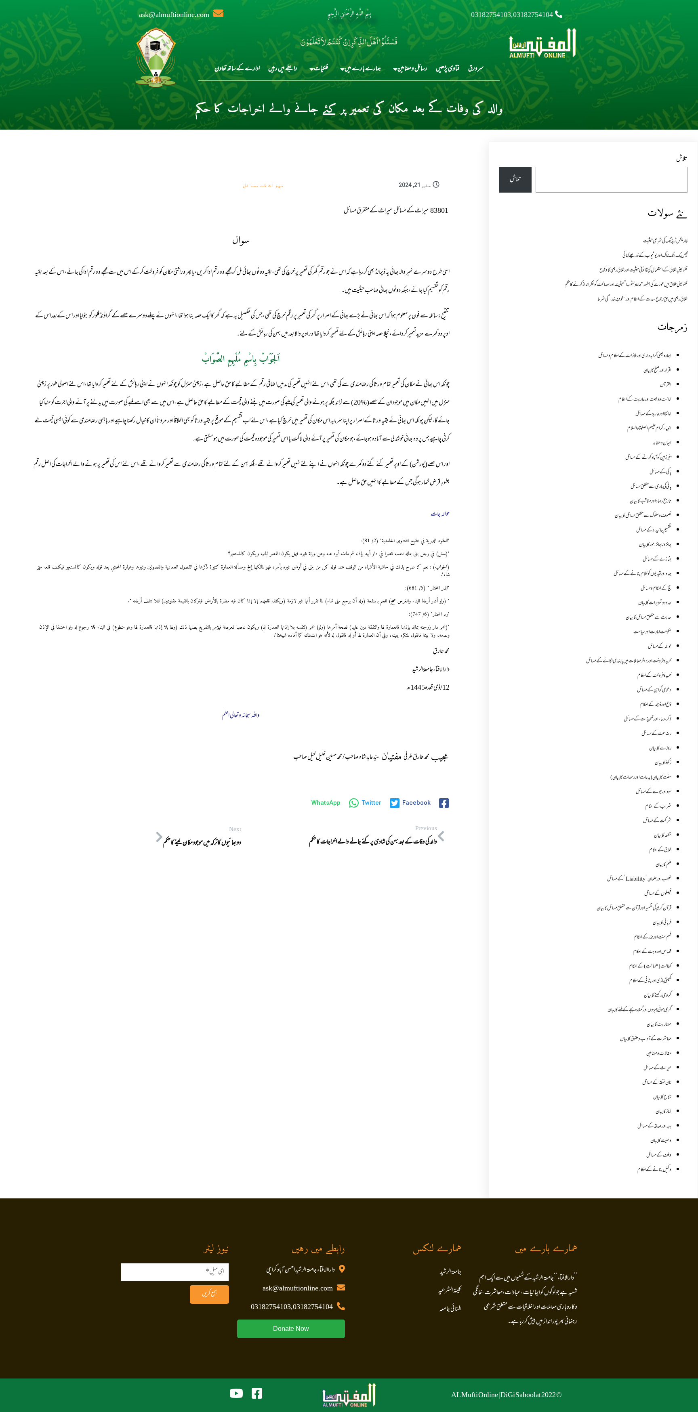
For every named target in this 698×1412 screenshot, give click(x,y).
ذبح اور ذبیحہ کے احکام (655, 705)
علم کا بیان (663, 865)
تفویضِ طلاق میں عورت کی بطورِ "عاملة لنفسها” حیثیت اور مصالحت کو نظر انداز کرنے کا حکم (626, 285)
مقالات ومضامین (658, 1054)
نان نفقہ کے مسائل (656, 1083)
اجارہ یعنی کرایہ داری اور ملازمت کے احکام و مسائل (634, 356)
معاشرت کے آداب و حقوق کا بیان (645, 1039)
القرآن (665, 385)
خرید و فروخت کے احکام (654, 676)
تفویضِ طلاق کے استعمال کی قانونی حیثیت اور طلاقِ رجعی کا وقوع (643, 270)
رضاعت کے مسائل (656, 734)
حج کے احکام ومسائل (656, 589)
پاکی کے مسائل (660, 472)
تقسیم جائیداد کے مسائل (653, 530)
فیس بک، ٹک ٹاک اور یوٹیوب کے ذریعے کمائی (654, 256)
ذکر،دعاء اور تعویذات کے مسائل (647, 719)
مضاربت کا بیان (659, 1025)
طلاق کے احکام (660, 850)
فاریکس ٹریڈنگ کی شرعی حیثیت (665, 241)
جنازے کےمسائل (657, 559)
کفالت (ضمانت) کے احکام (650, 966)
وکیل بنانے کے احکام (654, 1170)
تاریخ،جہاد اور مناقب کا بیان (650, 501)
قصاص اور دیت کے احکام (652, 952)
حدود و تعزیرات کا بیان (654, 603)
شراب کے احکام (658, 807)
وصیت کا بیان (660, 1141)
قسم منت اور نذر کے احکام (652, 937)
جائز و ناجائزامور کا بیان (655, 545)
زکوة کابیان (663, 763)
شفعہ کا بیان (662, 836)
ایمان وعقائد (662, 443)
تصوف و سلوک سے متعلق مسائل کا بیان (643, 516)
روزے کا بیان (660, 748)
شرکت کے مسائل (657, 821)
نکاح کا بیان (662, 1097)
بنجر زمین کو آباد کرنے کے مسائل (648, 458)
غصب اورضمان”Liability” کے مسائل (639, 879)
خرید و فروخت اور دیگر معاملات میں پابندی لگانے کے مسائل (628, 661)
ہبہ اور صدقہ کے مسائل (654, 1126)
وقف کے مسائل (658, 1155)
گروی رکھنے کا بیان (657, 996)
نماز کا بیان (663, 1112)
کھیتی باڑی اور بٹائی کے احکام (650, 981)
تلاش (681, 159)
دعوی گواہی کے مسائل (654, 690)
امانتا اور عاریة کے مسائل (653, 414)
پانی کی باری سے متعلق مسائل (651, 487)
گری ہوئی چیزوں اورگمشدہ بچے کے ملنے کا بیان (639, 1010)
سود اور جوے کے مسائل (653, 792)
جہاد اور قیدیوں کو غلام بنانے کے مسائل (642, 574)
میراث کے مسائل (263, 185)
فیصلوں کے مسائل (657, 894)
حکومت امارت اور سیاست (652, 632)
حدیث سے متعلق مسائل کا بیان (648, 618)
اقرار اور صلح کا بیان (657, 371)
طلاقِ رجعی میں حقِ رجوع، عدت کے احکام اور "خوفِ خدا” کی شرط (642, 299)
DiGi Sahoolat (520, 1395)
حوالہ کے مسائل (659, 647)
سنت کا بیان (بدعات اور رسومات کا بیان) (640, 778)
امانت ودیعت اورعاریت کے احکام (644, 400)
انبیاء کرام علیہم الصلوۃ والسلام (649, 429)
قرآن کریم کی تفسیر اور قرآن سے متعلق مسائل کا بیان (634, 908)
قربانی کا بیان (662, 923)
